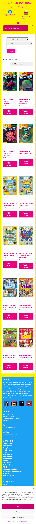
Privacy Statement (22, 521)
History (6, 452)
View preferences (18, 517)
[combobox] (15, 28)
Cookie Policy (12, 521)
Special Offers (8, 475)
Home (5, 484)
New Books (7, 462)
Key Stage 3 (7, 458)
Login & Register (10, 15)
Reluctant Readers (10, 469)
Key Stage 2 (7, 456)
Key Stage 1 (7, 454)
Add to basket (9, 112)
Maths (5, 460)
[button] (33, 489)
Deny (18, 512)
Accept (18, 506)
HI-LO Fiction (8, 450)
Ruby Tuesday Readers (12, 471)
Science (6, 473)
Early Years (7, 448)
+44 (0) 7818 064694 (9, 428)
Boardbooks (7, 443)
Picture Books (8, 465)
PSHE (5, 467)
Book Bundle (8, 446)
